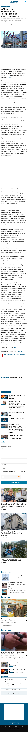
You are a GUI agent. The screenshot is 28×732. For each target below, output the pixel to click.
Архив (10, 728)
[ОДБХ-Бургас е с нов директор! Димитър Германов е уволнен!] (14, 548)
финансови (18, 379)
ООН (7, 379)
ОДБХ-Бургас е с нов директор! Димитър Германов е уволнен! (11, 559)
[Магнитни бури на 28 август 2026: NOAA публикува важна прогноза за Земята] (4, 397)
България (3, 404)
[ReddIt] (15, 29)
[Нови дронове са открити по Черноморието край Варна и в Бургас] (4, 414)
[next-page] (4, 441)
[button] (2, 2)
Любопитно (3, 421)
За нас (6, 726)
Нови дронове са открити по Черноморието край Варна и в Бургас (16, 414)
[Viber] (25, 29)
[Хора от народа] (14, 608)
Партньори (11, 726)
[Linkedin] (12, 29)
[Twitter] (9, 29)
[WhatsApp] (22, 29)
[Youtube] (18, 723)
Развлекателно (4, 616)
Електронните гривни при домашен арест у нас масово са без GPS (12, 653)
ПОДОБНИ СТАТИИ (6, 391)
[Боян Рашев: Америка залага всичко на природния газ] (4, 420)
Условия (19, 726)
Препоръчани (4, 6)
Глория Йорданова (4, 24)
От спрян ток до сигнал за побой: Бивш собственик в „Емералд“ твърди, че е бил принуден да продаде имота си (13, 505)
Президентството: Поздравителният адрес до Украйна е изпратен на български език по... (17, 664)
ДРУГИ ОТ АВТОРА (14, 391)
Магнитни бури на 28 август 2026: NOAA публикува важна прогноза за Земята (17, 397)
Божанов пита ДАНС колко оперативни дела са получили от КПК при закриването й (17, 437)
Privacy (18, 728)
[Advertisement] (14, 59)
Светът (8, 6)
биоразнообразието (13, 377)
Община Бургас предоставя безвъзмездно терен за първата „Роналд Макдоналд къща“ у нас (11, 532)
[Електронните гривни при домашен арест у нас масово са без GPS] (14, 641)
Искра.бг (2, 620)
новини (3, 379)
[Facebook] (6, 29)
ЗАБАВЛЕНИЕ (6, 597)
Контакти (14, 728)
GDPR (16, 726)
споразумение (12, 379)
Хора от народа (6, 619)
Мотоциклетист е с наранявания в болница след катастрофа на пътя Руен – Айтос (17, 584)
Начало (2, 726)
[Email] (19, 29)
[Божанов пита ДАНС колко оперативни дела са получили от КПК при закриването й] (4, 437)
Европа (20, 377)
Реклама (24, 726)
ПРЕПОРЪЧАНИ (6, 630)
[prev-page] (2, 441)
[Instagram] (13, 723)
